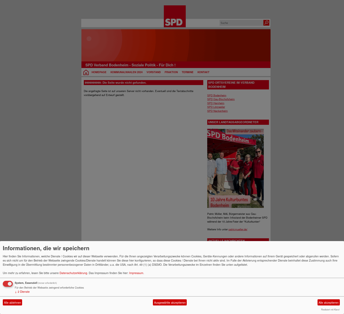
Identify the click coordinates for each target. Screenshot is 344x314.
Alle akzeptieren (329, 302)
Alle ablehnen (12, 302)
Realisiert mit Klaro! (330, 309)
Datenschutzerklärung (73, 273)
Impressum (136, 273)
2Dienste (22, 292)
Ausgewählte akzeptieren (170, 302)
